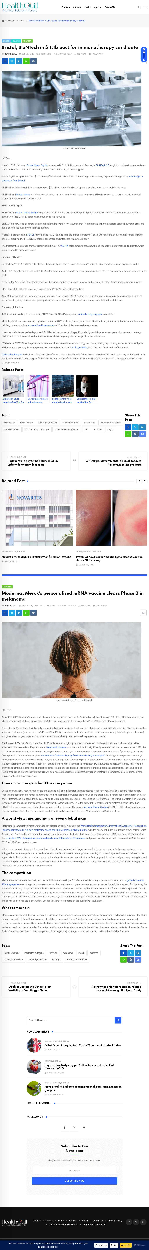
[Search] (139, 7)
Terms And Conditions (94, 1224)
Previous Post (18, 457)
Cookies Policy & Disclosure (63, 1224)
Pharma (65, 7)
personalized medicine (76, 959)
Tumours (98, 429)
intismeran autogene (34, 953)
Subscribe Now (74, 1181)
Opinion (98, 7)
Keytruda (53, 953)
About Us (110, 7)
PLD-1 (86, 429)
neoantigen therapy (38, 959)
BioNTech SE (9, 423)
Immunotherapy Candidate (37, 429)
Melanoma (68, 953)
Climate (76, 7)
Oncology (56, 959)
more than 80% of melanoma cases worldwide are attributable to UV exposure (45, 838)
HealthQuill (11, 54)
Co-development (11, 429)
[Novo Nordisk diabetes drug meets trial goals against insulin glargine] (34, 1088)
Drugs (5, 552)
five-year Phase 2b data (95, 807)
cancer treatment (70, 423)
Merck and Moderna (56, 747)
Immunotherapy (11, 953)
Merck (81, 953)
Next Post (132, 457)
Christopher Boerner (12, 354)
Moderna (94, 953)
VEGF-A (111, 429)
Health (87, 7)
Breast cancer (26, 423)
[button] (139, 481)
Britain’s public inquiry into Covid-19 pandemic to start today (83, 1045)
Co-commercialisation (111, 423)
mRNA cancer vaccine (13, 959)
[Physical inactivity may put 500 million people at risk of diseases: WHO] (34, 1067)
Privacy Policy (115, 1220)
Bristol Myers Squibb (47, 423)
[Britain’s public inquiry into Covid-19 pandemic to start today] (34, 1045)
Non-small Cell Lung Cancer (66, 429)
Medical (87, 552)
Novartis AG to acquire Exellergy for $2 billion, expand (36, 557)
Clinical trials (89, 423)
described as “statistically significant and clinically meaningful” (73, 755)
